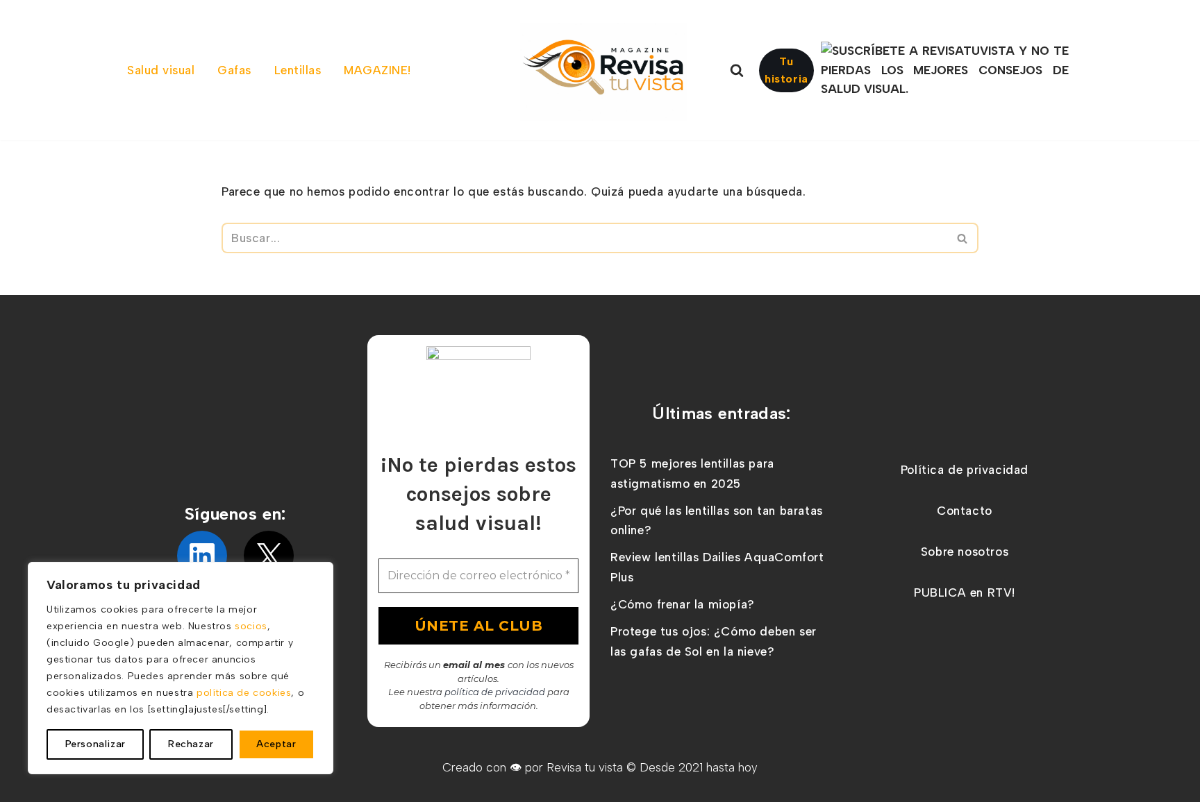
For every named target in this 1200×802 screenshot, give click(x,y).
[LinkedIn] (202, 556)
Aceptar (276, 744)
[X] (269, 556)
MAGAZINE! (377, 70)
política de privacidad (494, 691)
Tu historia (786, 70)
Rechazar (191, 744)
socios (251, 626)
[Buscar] (737, 70)
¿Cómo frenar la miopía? (682, 604)
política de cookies (244, 693)
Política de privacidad (964, 470)
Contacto (964, 511)
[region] (180, 668)
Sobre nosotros (964, 551)
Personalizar (95, 744)
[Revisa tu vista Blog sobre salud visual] (603, 72)
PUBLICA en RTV (963, 592)
